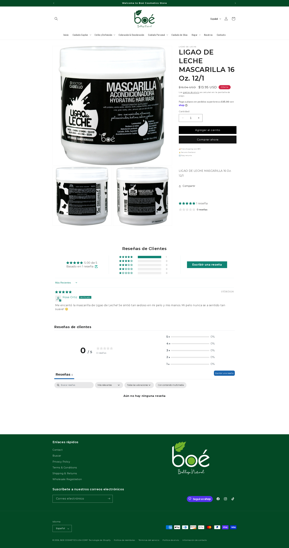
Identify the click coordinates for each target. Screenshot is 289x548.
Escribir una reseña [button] (207, 264)
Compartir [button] (189, 185)
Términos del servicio (148, 540)
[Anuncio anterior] (53, 3)
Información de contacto (194, 540)
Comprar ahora (207, 139)
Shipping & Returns (65, 473)
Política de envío (171, 540)
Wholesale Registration (67, 479)
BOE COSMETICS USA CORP (74, 540)
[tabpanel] (144, 407)
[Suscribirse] (109, 499)
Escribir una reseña (224, 373)
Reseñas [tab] (64, 374)
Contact (58, 450)
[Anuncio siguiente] (235, 3)
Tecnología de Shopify (100, 540)
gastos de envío (191, 92)
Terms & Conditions (65, 467)
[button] (56, 18)
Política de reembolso (124, 540)
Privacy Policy (61, 461)
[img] (63, 292)
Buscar (57, 455)
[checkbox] (170, 385)
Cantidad (184, 111)
